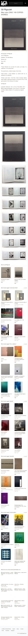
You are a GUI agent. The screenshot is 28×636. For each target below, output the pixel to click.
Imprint (14, 628)
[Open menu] (25, 3)
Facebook (7, 630)
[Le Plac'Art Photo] (4, 3)
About (18, 628)
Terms (3, 630)
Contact (21, 628)
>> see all (25, 287)
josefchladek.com (23, 633)
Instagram (12, 630)
